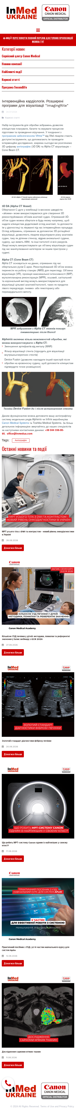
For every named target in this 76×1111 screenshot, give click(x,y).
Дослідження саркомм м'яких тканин (21, 1052)
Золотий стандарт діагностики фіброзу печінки (26, 741)
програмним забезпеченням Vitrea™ (23, 135)
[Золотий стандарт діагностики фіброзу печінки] (38, 700)
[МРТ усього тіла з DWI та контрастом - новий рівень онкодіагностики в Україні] (38, 490)
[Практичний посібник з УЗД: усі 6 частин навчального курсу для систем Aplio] (38, 906)
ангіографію (24, 146)
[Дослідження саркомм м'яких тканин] (38, 1011)
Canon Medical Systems (15, 423)
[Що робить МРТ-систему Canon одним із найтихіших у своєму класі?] (38, 802)
